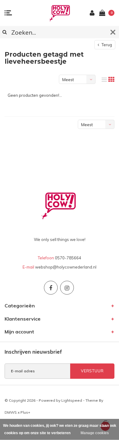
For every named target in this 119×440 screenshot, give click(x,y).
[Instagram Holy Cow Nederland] (67, 288)
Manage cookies (95, 433)
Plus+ (25, 412)
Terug (106, 44)
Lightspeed (71, 400)
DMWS (11, 412)
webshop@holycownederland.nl (65, 267)
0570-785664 (68, 257)
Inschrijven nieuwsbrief (33, 351)
